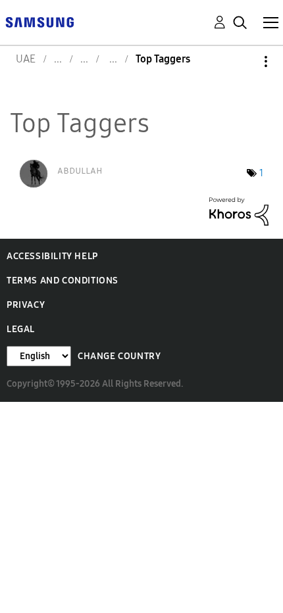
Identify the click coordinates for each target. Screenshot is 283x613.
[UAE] (39, 21)
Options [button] (243, 61)
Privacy (26, 304)
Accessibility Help (52, 256)
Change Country (119, 356)
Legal (21, 329)
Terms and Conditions (62, 280)
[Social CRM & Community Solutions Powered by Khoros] (239, 210)
